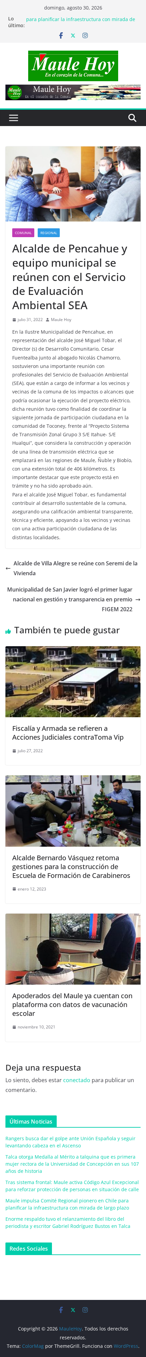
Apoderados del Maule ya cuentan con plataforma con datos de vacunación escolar (72, 1004)
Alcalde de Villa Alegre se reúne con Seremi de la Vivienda (76, 568)
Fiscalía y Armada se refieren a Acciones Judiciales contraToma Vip (68, 733)
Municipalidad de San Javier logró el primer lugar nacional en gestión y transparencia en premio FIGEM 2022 (69, 599)
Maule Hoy (61, 319)
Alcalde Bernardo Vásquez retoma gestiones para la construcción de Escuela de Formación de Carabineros (71, 866)
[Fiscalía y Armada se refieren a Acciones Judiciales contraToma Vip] (73, 651)
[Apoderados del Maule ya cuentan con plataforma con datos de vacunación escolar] (73, 918)
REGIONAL (48, 232)
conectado (76, 1080)
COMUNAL (23, 232)
